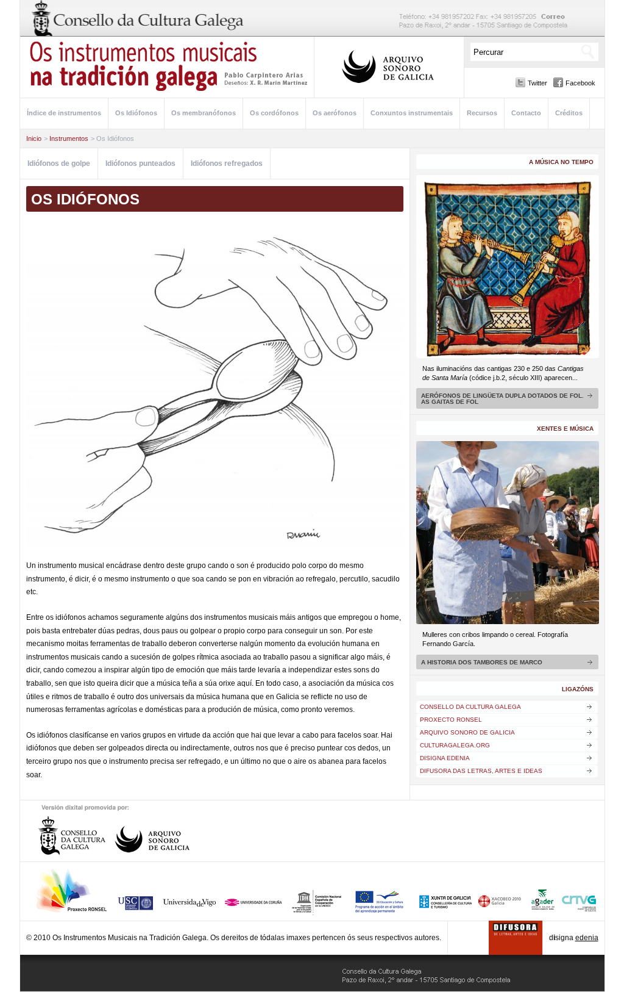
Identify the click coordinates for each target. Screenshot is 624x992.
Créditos (569, 113)
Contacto (526, 113)
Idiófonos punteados (140, 163)
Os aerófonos (334, 113)
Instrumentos (68, 138)
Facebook (580, 83)
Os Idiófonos (136, 113)
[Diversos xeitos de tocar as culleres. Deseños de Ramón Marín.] (214, 387)
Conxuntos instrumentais (411, 113)
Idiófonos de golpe (58, 163)
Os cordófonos (274, 113)
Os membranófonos (203, 113)
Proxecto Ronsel (451, 719)
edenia (586, 937)
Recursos (482, 113)
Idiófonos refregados (227, 163)
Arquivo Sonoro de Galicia (467, 732)
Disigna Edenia (445, 758)
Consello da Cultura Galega (470, 706)
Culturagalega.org (455, 745)
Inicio (33, 138)
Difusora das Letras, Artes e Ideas (481, 770)
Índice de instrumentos (64, 113)
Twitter (537, 83)
